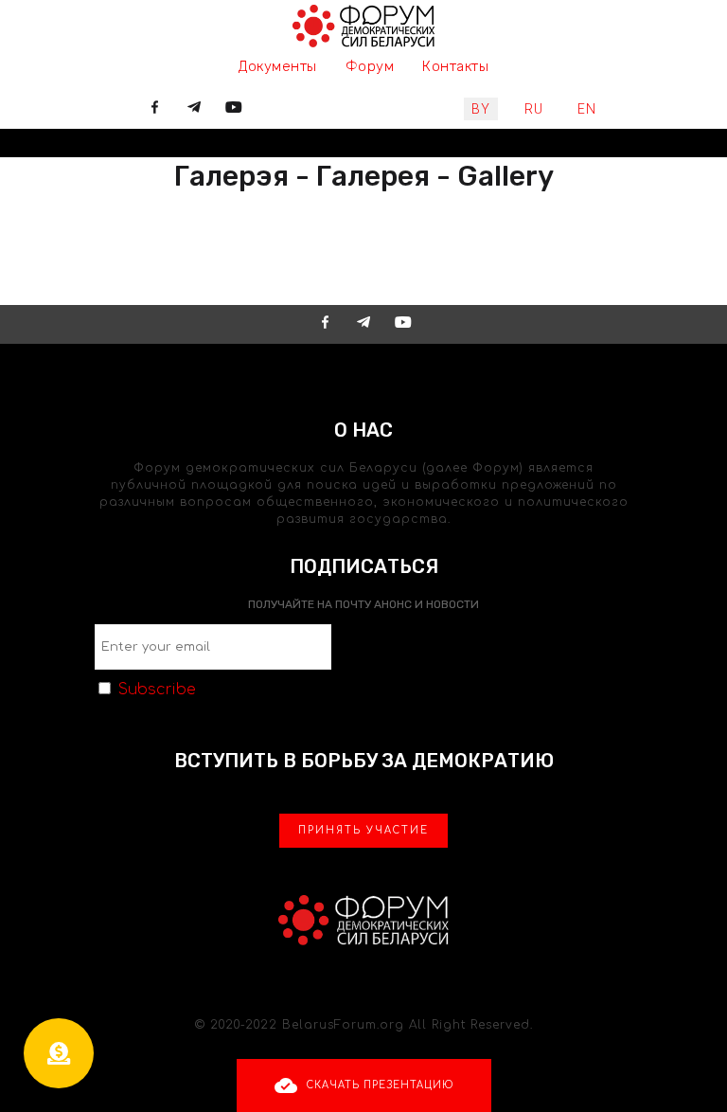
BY (480, 109)
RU (533, 109)
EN (586, 109)
